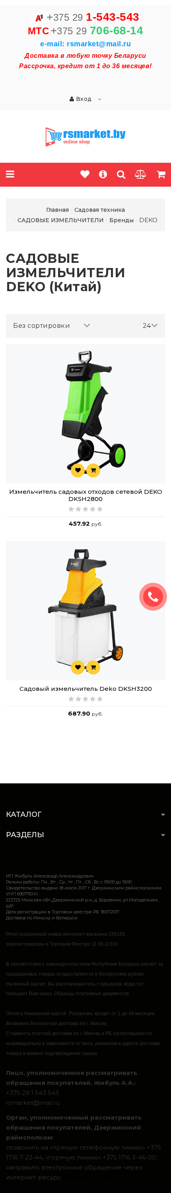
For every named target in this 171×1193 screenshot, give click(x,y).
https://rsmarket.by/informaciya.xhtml (45, 1003)
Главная (57, 209)
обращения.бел (89, 1177)
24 (147, 325)
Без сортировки (41, 325)
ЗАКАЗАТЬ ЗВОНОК (156, 596)
